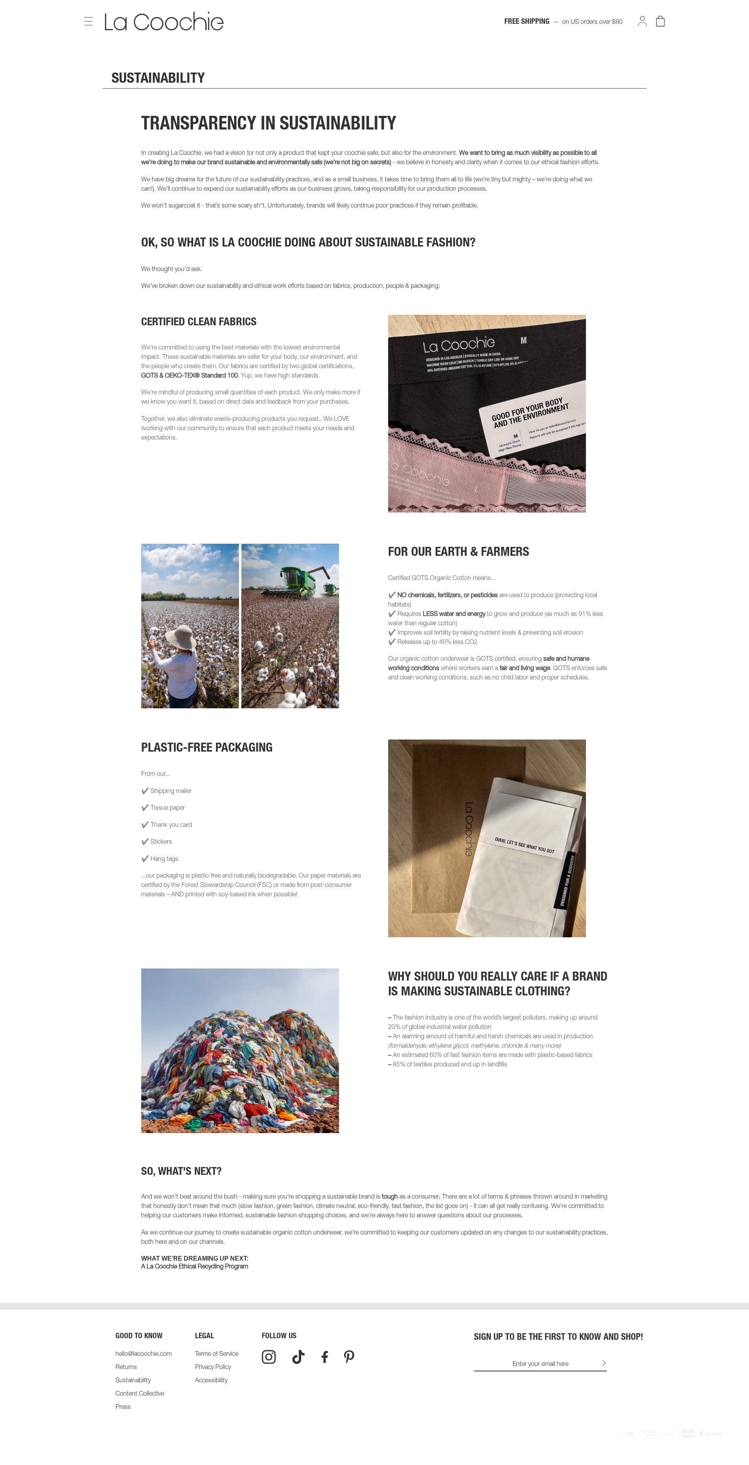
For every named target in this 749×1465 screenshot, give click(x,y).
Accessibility (211, 1381)
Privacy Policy (213, 1368)
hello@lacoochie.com (143, 1354)
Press (123, 1408)
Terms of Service (216, 1354)
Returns (126, 1368)
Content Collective (139, 1394)
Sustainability (133, 1381)
